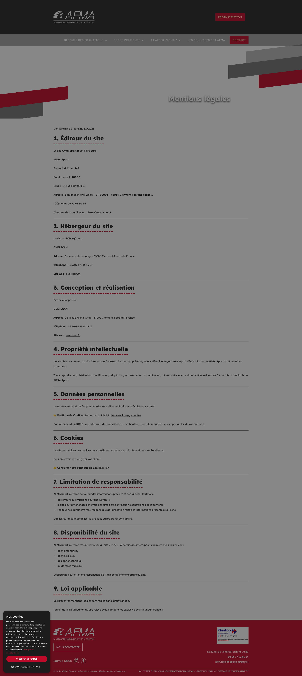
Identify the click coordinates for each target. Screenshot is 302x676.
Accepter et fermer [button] (26, 659)
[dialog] (26, 642)
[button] (26, 667)
